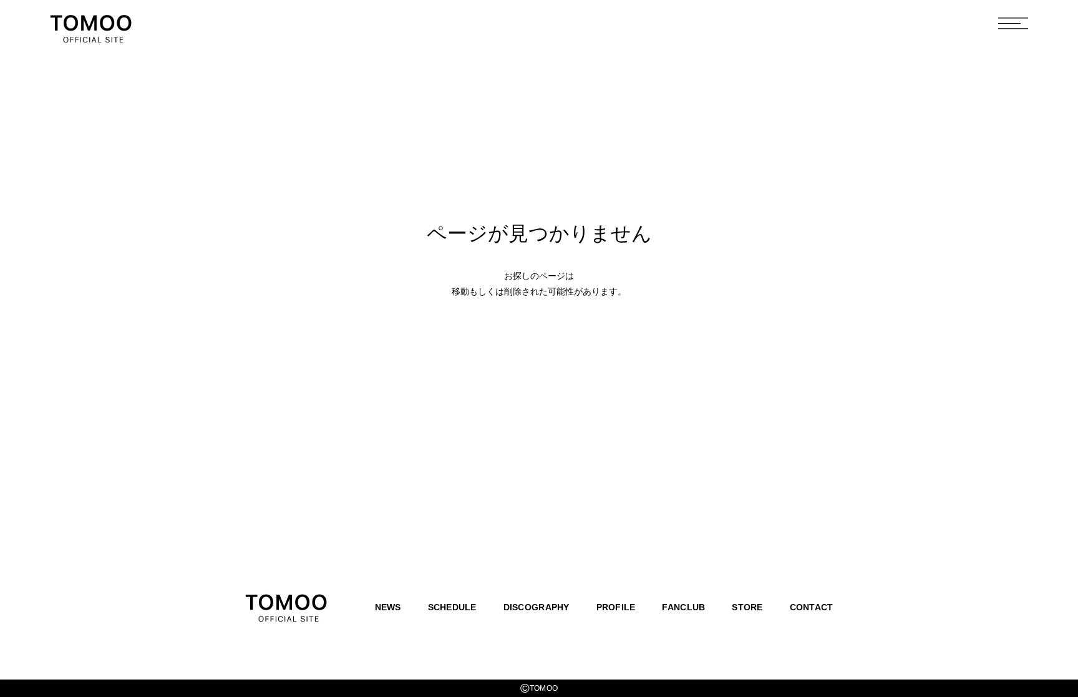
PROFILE (616, 607)
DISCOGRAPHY (536, 607)
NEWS (388, 607)
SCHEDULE (452, 607)
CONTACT (811, 607)
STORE (747, 607)
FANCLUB (683, 607)
